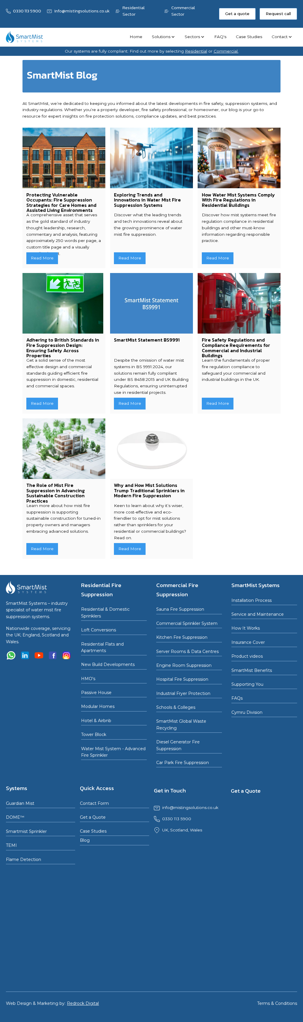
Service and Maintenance (257, 614)
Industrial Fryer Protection (183, 693)
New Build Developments (108, 664)
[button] (163, 37)
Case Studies (249, 36)
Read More (42, 258)
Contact (280, 36)
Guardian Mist (20, 803)
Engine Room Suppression (184, 665)
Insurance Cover (248, 642)
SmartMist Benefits (251, 670)
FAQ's (220, 36)
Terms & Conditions (277, 1003)
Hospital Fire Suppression (182, 679)
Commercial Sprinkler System (186, 623)
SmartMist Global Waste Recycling (181, 724)
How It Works (245, 628)
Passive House (96, 692)
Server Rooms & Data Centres (187, 651)
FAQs (237, 698)
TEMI (11, 845)
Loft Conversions (98, 630)
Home (136, 36)
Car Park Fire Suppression (182, 762)
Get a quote (237, 13)
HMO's (88, 678)
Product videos (247, 656)
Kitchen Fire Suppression (181, 637)
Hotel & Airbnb (96, 720)
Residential (196, 51)
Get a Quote (93, 817)
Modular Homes (98, 706)
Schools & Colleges (175, 707)
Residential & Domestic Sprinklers (105, 612)
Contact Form (94, 803)
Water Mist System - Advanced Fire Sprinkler (113, 752)
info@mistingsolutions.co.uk (190, 807)
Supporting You (247, 684)
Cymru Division (246, 712)
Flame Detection (23, 859)
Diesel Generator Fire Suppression (178, 745)
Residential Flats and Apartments (102, 647)
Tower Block (93, 734)
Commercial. (226, 51)
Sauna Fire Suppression (180, 609)
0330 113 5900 (176, 818)
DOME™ (15, 817)
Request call (278, 13)
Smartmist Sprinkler (26, 831)
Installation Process (251, 600)
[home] (24, 37)
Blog (85, 840)
